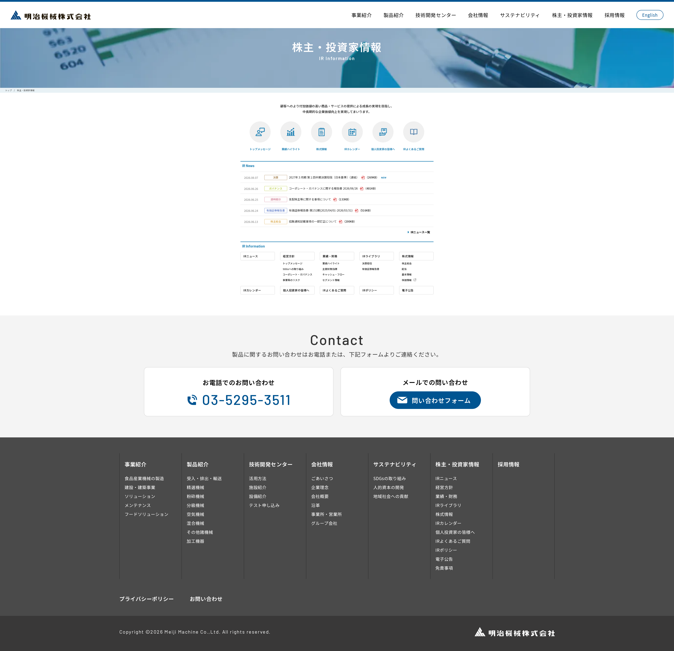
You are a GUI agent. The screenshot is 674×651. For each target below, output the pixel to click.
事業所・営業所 (326, 514)
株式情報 (321, 149)
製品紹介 (394, 14)
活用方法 (258, 478)
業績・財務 (446, 496)
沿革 (315, 505)
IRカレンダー (352, 149)
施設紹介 (258, 487)
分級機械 (195, 505)
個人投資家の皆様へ (383, 149)
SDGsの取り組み (389, 478)
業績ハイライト (291, 149)
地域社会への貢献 (390, 496)
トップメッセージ (260, 149)
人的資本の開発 (388, 487)
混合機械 (195, 523)
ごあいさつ (322, 478)
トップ (8, 90)
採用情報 (614, 14)
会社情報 (478, 14)
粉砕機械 (195, 496)
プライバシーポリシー (146, 599)
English (650, 15)
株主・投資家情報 (572, 14)
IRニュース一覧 (420, 232)
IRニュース (446, 478)
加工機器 (195, 541)
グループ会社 (324, 523)
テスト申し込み (264, 505)
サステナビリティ (520, 14)
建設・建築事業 (140, 487)
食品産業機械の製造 (144, 478)
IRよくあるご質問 (413, 149)
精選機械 (195, 487)
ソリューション (140, 496)
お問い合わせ (206, 599)
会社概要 (320, 496)
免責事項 (444, 568)
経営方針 (444, 487)
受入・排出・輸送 (204, 478)
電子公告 (444, 559)
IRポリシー (446, 550)
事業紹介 (361, 14)
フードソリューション (146, 514)
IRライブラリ (448, 505)
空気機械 (195, 514)
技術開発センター (435, 14)
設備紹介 (258, 496)
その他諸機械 (200, 532)
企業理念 (320, 487)
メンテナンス (138, 505)
